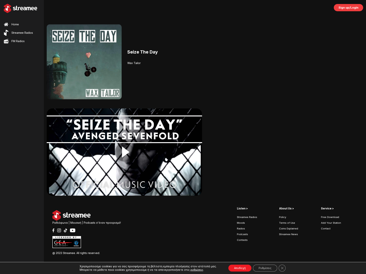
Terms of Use (287, 222)
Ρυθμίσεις (265, 268)
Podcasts (242, 234)
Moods (241, 222)
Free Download (330, 217)
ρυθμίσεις (196, 269)
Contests (242, 239)
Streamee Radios (247, 217)
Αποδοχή (240, 268)
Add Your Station (331, 222)
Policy (282, 217)
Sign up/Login (348, 7)
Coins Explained (288, 228)
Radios (241, 228)
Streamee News (288, 234)
